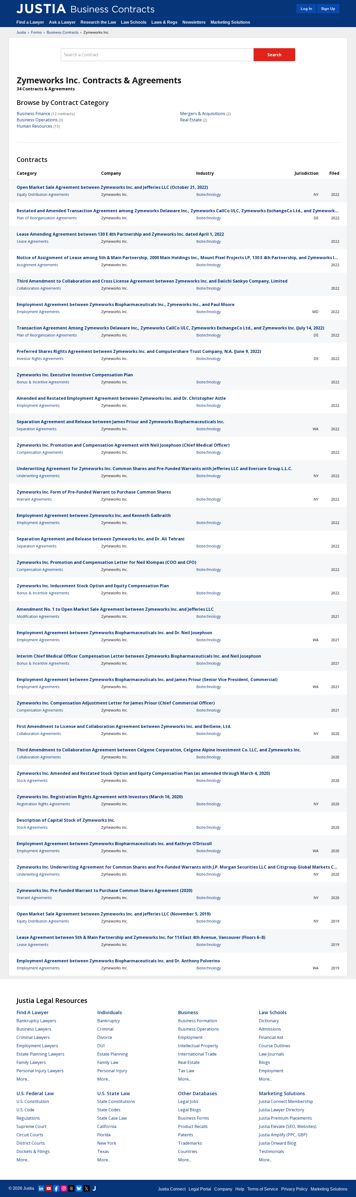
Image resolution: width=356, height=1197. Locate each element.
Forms (36, 32)
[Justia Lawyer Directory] (94, 1188)
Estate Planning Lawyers (40, 1054)
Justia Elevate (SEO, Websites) (287, 1126)
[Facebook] (56, 1188)
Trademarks (190, 1143)
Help (239, 1189)
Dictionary (269, 1021)
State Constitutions (116, 1101)
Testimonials (271, 1151)
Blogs (264, 1062)
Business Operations (37, 120)
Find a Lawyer (30, 22)
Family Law (107, 1062)
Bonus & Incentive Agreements (43, 381)
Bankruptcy (108, 1021)
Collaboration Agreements (39, 288)
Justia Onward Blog (277, 1143)
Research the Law (98, 22)
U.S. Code (25, 1110)
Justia (21, 32)
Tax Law (186, 1071)
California (106, 1126)
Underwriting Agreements (38, 475)
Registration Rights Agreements (43, 803)
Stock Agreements (32, 780)
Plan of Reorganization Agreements (47, 217)
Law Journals (271, 1054)
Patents (185, 1135)
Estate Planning (112, 1054)
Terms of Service (262, 1189)
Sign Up (328, 9)
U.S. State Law (113, 1093)
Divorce (104, 1037)
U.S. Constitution (32, 1101)
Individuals (109, 1012)
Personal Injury (112, 1071)
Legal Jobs (188, 1101)
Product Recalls (193, 1126)
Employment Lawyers (37, 1046)
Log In (306, 9)
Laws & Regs (164, 22)
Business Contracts (62, 32)
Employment (190, 1037)
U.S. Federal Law (35, 1093)
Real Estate (191, 120)
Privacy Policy (294, 1189)
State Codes (108, 1110)
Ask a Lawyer (63, 22)
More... (22, 1079)
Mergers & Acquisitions (202, 113)
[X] (86, 1188)
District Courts (30, 1143)
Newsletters (194, 22)
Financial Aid (271, 1037)
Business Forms (193, 1118)
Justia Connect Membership (286, 1101)
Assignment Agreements (37, 264)
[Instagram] (64, 1188)
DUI (101, 1046)
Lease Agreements (32, 241)
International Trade (197, 1054)
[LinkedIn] (41, 1188)
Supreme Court (31, 1126)
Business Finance (33, 113)
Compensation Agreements (40, 452)
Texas (103, 1151)
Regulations (28, 1118)
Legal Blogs (189, 1110)
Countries (187, 1151)
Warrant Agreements (34, 499)
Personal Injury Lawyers (40, 1071)
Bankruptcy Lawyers (36, 1021)
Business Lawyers (33, 1029)
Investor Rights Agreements (40, 358)
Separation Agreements (37, 428)
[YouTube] (49, 1188)
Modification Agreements (38, 616)
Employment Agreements (38, 311)
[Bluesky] (79, 1188)
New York (106, 1143)
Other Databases (197, 1093)
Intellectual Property (198, 1046)
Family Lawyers (31, 1062)
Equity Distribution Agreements (43, 194)
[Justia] (41, 8)
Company (223, 1189)
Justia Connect (172, 1189)
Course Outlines (274, 1046)
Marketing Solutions (230, 22)
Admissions (270, 1029)
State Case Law (112, 1118)
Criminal (105, 1029)
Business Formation (197, 1021)
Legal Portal (200, 1189)
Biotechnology (208, 194)
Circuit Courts (29, 1135)
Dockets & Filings (33, 1151)
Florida (104, 1135)
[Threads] (71, 1188)
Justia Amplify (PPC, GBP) (283, 1135)
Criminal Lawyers (33, 1037)
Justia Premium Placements (285, 1118)
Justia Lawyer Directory (281, 1110)
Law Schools (133, 22)
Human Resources (34, 126)
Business (188, 1012)
